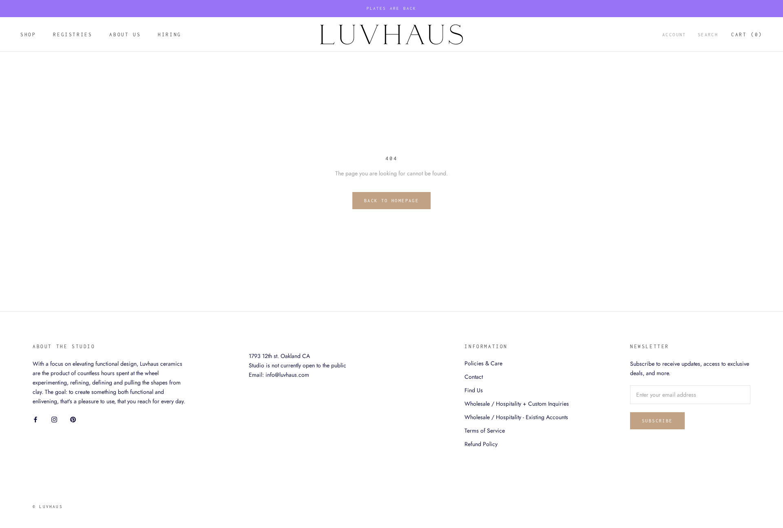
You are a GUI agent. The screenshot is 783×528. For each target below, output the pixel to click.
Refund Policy (481, 444)
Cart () (747, 34)
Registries (72, 34)
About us (125, 34)
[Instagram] (54, 419)
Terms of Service (484, 430)
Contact (473, 377)
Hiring (169, 34)
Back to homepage (391, 200)
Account (674, 34)
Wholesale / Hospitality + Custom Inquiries (516, 404)
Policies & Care (483, 363)
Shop (28, 34)
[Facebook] (35, 419)
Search (708, 34)
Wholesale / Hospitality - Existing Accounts (516, 417)
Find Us (473, 390)
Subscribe (657, 420)
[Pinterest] (73, 419)
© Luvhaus (48, 506)
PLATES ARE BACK (392, 8)
